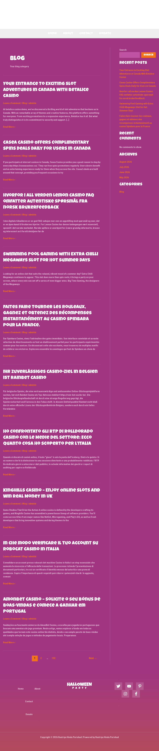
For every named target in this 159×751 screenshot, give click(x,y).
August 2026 (125, 161)
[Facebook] (136, 694)
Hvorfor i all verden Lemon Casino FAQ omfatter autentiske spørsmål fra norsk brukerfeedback (48, 201)
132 (53, 658)
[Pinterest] (140, 686)
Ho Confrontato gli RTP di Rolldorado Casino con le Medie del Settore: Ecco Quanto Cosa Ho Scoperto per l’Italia (48, 437)
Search (123, 49)
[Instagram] (125, 694)
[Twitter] (118, 686)
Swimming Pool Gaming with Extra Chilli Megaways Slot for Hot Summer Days (136, 107)
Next (93, 658)
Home (52, 33)
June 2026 (124, 172)
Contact (86, 33)
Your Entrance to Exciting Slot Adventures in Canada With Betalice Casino (46, 90)
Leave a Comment (12, 103)
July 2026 (124, 167)
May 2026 (124, 177)
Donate (105, 33)
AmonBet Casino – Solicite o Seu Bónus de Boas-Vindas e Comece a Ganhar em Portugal (51, 605)
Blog (24, 103)
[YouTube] (129, 686)
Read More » (9, 126)
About (68, 33)
